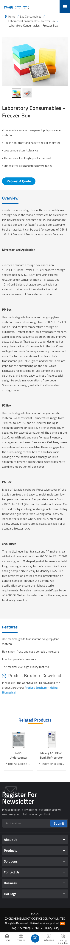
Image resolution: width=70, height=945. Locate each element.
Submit (59, 823)
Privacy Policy (51, 928)
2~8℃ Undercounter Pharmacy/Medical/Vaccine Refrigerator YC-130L (18, 755)
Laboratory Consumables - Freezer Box (31, 21)
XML (37, 928)
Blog (13, 928)
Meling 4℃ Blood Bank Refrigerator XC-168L (51, 755)
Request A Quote (19, 181)
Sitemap (25, 928)
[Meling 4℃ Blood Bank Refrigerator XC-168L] (51, 739)
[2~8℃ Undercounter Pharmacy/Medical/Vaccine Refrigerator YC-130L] (18, 739)
